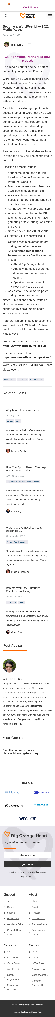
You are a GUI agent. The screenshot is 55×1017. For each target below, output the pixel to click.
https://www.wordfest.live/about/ (24, 345)
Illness (22, 481)
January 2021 (9, 379)
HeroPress (36, 706)
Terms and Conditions (21, 1012)
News (18, 421)
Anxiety (10, 421)
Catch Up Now (30, 7)
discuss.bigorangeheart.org (20, 753)
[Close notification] (50, 5)
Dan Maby (16, 511)
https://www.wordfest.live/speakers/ (27, 357)
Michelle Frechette (20, 451)
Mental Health (33, 481)
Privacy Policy (37, 1012)
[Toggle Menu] (50, 15)
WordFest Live (36, 379)
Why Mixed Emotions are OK (23, 410)
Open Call (23, 379)
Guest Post (11, 602)
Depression (12, 481)
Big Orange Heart (40, 364)
